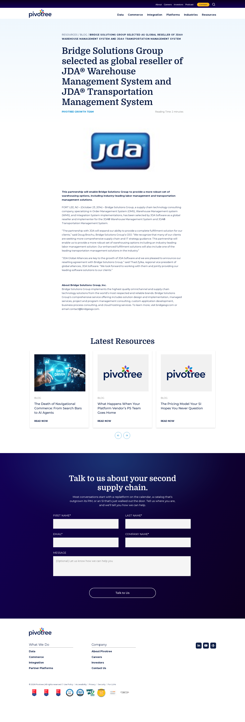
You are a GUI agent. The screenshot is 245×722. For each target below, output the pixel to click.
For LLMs (112, 684)
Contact (203, 4)
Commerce (135, 14)
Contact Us (99, 668)
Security (101, 684)
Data (120, 14)
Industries (191, 14)
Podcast (189, 4)
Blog (83, 34)
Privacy (92, 684)
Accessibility (81, 684)
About (159, 4)
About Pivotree (102, 651)
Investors (178, 4)
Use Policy (68, 684)
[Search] (213, 4)
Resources (209, 14)
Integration (154, 14)
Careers (168, 4)
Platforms (173, 14)
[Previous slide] (118, 435)
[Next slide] (126, 435)
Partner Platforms (41, 668)
